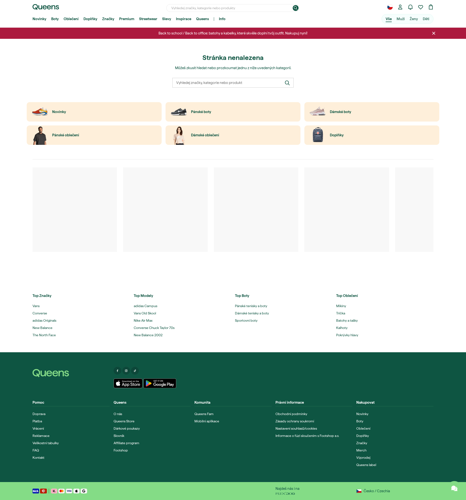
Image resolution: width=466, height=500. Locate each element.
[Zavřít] (433, 33)
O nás (118, 414)
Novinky (39, 19)
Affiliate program (126, 443)
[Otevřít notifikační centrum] (410, 7)
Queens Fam (204, 414)
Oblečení (71, 19)
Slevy (166, 19)
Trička (340, 313)
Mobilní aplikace (206, 421)
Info (222, 19)
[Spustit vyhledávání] (296, 8)
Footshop (121, 450)
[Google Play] (159, 383)
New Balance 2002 (148, 335)
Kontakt (38, 457)
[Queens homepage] (46, 7)
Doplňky (90, 19)
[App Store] (128, 383)
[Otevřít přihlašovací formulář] (400, 7)
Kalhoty (342, 328)
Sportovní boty (246, 320)
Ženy (414, 19)
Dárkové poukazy (127, 428)
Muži (401, 19)
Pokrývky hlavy (347, 335)
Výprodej (363, 457)
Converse (40, 313)
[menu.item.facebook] (117, 371)
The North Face (44, 335)
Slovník (119, 436)
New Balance (42, 328)
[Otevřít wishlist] (420, 7)
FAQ (36, 450)
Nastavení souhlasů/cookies (296, 428)
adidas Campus (145, 306)
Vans (36, 306)
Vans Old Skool (145, 313)
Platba (37, 421)
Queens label (366, 465)
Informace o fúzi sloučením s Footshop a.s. (307, 436)
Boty (55, 19)
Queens (202, 19)
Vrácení (38, 428)
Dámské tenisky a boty (252, 313)
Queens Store (124, 421)
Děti (426, 19)
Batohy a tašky (347, 320)
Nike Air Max (143, 320)
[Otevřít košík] (430, 7)
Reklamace (41, 436)
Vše (389, 19)
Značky (108, 19)
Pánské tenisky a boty (251, 306)
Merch (361, 450)
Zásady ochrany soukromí (294, 421)
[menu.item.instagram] (126, 371)
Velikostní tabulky (46, 443)
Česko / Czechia (377, 491)
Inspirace (183, 19)
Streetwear (148, 19)
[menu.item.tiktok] (135, 371)
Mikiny (341, 306)
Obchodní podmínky (291, 414)
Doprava (39, 414)
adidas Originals (44, 320)
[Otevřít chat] (454, 488)
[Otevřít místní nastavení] (390, 7)
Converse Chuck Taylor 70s (154, 328)
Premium (126, 19)
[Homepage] (71, 373)
